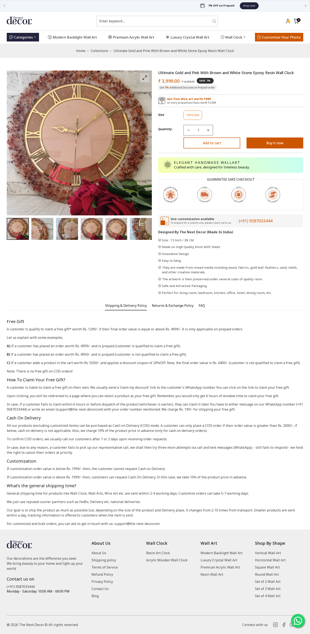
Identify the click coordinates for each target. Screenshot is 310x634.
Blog (95, 596)
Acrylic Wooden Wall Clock (166, 560)
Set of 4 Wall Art (267, 596)
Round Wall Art (267, 574)
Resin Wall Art (212, 574)
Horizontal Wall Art (270, 560)
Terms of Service (105, 567)
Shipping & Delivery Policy (126, 305)
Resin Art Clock (158, 553)
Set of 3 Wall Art (267, 588)
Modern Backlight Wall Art (222, 553)
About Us (99, 553)
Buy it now (275, 143)
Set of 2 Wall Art (267, 581)
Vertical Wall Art (268, 553)
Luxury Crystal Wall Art (219, 560)
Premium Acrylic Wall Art (220, 567)
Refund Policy (102, 574)
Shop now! (175, 5)
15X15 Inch (194, 116)
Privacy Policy (102, 581)
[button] (296, 21)
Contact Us (100, 588)
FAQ (202, 305)
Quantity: (165, 129)
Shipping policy (104, 560)
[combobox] (154, 21)
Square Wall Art (267, 567)
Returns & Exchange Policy (173, 305)
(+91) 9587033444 (255, 221)
